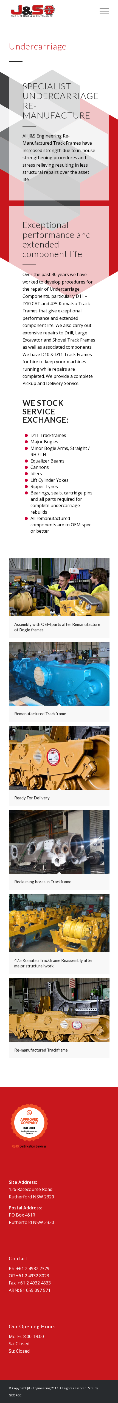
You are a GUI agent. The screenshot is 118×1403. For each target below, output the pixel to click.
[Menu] (101, 11)
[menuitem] (101, 11)
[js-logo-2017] (49, 11)
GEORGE (15, 1395)
